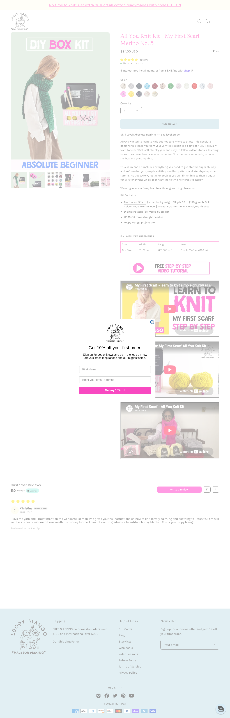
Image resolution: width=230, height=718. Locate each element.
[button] (221, 709)
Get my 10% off (115, 390)
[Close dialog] (152, 322)
